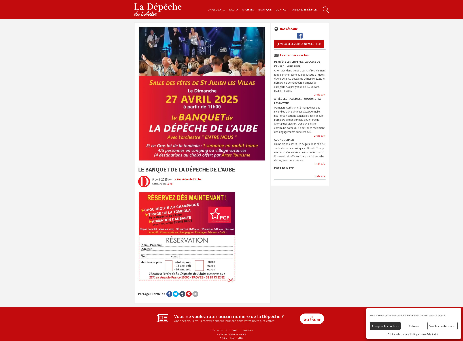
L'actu (233, 9)
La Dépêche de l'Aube (187, 179)
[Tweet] (176, 293)
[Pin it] (189, 293)
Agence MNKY (236, 338)
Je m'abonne (312, 318)
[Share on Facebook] (169, 293)
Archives (248, 9)
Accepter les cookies (385, 326)
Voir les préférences (442, 326)
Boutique (264, 9)
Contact (282, 9)
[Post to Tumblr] (182, 293)
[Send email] (195, 293)
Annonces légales (305, 9)
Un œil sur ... (216, 9)
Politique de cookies (398, 334)
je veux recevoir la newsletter (299, 44)
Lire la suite (320, 94)
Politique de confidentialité (424, 334)
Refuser (414, 326)
